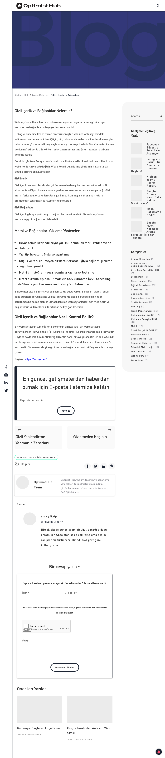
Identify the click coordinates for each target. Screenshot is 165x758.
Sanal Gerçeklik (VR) (142, 330)
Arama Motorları (78, 35)
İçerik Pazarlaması (141, 310)
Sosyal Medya (138, 338)
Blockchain (137, 276)
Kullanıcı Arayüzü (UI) (143, 314)
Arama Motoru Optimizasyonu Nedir (36, 457)
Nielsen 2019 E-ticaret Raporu (151, 181)
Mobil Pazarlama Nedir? (153, 211)
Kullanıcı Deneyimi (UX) (144, 319)
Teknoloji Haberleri (142, 342)
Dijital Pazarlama (141, 285)
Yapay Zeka (137, 359)
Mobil (134, 325)
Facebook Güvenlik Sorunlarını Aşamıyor (153, 149)
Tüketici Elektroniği (142, 347)
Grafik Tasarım (139, 302)
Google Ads (137, 293)
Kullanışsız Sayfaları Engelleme (38, 728)
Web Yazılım (101, 35)
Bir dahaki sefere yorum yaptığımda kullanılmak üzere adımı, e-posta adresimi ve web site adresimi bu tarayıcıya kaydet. (65, 610)
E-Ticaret (136, 289)
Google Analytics (140, 297)
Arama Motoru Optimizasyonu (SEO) (142, 264)
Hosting (135, 306)
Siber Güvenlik (139, 334)
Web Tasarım (138, 351)
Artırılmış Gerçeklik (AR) (145, 270)
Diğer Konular (139, 280)
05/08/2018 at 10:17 (52, 522)
